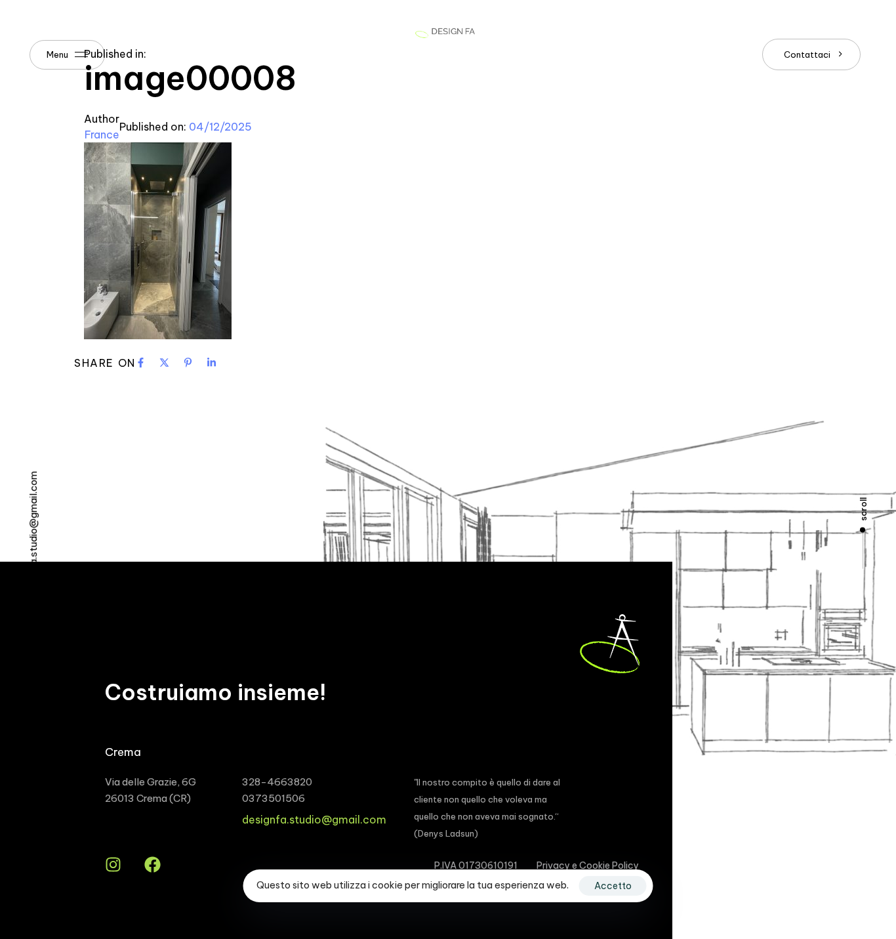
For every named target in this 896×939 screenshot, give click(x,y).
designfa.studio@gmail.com (314, 819)
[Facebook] (152, 864)
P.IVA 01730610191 (476, 865)
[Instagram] (113, 864)
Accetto (613, 886)
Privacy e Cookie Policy (588, 865)
